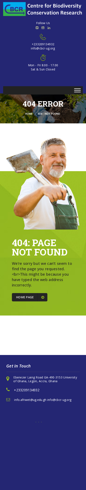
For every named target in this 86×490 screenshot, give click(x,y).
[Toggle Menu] (77, 90)
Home (29, 113)
